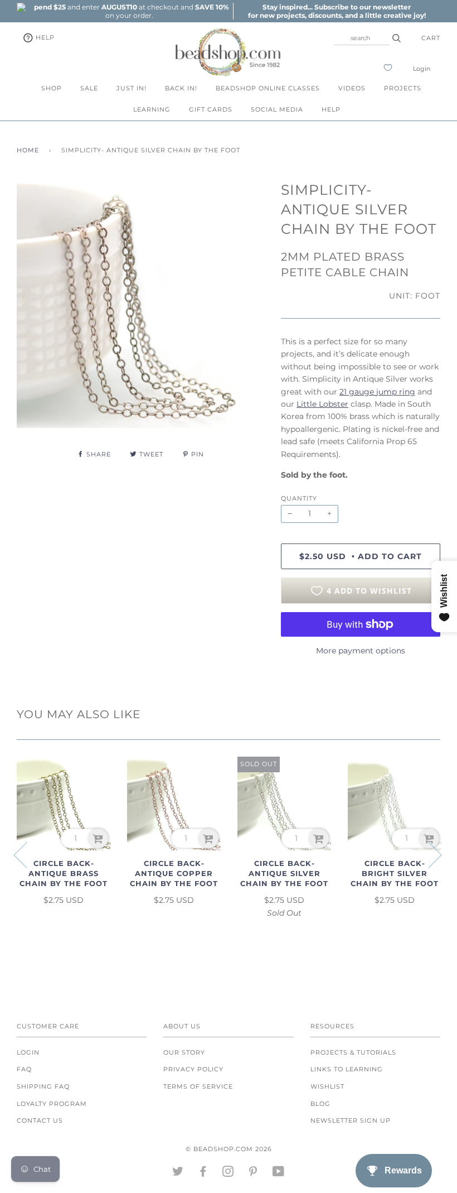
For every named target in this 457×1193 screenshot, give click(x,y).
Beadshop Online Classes (268, 88)
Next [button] (428, 854)
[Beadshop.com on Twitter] (178, 1173)
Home (28, 150)
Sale (89, 88)
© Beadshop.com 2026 (229, 1149)
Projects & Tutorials (353, 1052)
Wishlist (327, 1086)
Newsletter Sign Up (350, 1120)
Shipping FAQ (43, 1086)
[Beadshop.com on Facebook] (203, 1173)
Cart (430, 38)
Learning (152, 109)
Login (421, 69)
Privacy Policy (193, 1069)
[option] (129, 11)
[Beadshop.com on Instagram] (228, 1173)
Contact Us (40, 1120)
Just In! (131, 88)
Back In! (181, 88)
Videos (352, 88)
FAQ (24, 1069)
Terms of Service (198, 1086)
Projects (402, 88)
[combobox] (362, 38)
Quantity (299, 498)
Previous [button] (27, 854)
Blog (320, 1104)
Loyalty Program (52, 1104)
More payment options (360, 651)
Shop (51, 88)
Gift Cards (210, 109)
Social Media (277, 109)
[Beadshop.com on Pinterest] (253, 1173)
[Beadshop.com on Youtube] (279, 1173)
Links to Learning (346, 1069)
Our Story (184, 1052)
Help (44, 37)
